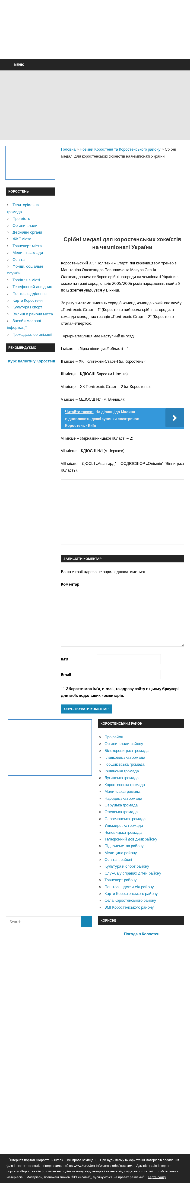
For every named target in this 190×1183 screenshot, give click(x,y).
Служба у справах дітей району (132, 873)
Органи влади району (123, 743)
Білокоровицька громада (126, 750)
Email (66, 674)
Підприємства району (124, 845)
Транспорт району (120, 879)
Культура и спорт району (126, 866)
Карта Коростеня (28, 300)
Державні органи (27, 232)
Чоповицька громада (123, 832)
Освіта (19, 259)
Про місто (21, 218)
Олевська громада (121, 811)
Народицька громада (123, 798)
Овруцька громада (121, 804)
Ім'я (64, 659)
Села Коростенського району (130, 900)
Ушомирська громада (123, 825)
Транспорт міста (27, 245)
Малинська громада (122, 791)
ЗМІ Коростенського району (129, 907)
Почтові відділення (30, 293)
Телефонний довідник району (130, 839)
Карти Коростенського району (131, 893)
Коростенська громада (124, 784)
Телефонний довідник (32, 286)
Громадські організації (32, 334)
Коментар (70, 584)
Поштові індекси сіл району (129, 886)
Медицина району (120, 852)
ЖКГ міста (22, 238)
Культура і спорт (27, 306)
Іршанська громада (121, 770)
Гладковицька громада (124, 757)
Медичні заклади (28, 252)
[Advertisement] (95, 40)
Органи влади (25, 225)
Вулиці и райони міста (33, 313)
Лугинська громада (121, 777)
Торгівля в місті (26, 279)
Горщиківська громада (124, 764)
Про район (113, 736)
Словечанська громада (125, 818)
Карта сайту (157, 1177)
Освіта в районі (118, 859)
